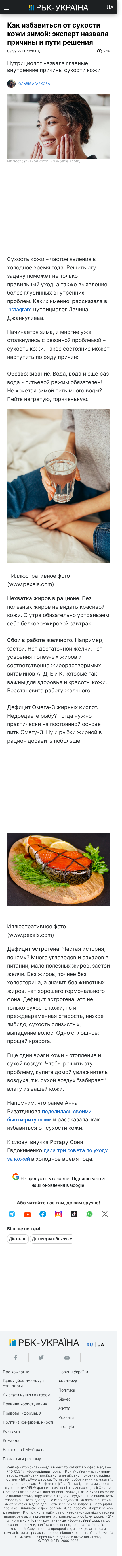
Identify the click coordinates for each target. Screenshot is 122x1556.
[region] (58, 212)
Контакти (11, 1431)
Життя (64, 1408)
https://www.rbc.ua (36, 1479)
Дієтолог (18, 1238)
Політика (66, 1390)
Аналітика (67, 1380)
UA (110, 7)
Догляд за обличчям (52, 1238)
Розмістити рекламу (22, 1458)
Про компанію (16, 1371)
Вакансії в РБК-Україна (24, 1449)
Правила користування (25, 1403)
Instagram (19, 309)
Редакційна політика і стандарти (23, 1383)
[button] (7, 7)
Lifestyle (66, 1426)
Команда (11, 1440)
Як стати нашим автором (26, 1394)
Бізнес (64, 1399)
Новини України (73, 1371)
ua (100, 1344)
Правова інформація (22, 1413)
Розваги (66, 1417)
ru (90, 1344)
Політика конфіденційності (28, 1422)
